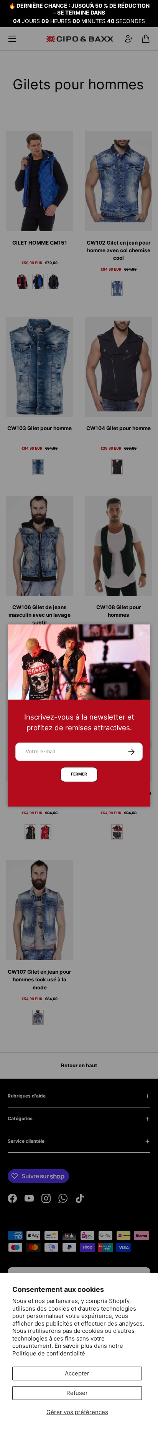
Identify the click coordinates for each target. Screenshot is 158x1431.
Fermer (79, 774)
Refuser (77, 1392)
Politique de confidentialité (48, 1353)
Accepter (77, 1373)
